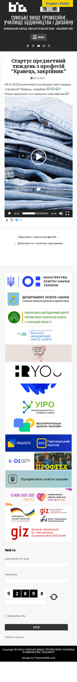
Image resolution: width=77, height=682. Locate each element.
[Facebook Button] (27, 46)
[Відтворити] (10, 213)
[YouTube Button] (38, 46)
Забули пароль (14, 637)
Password (11, 574)
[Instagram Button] (33, 46)
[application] (39, 157)
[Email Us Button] (43, 46)
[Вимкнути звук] (61, 213)
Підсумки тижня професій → (38, 236)
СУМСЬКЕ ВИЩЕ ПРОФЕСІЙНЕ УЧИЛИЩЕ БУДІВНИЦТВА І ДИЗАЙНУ (38, 20)
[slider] (35, 213)
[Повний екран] (67, 213)
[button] (38, 157)
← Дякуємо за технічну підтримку (38, 243)
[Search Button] (49, 46)
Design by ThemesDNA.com (38, 657)
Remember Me (16, 615)
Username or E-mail (17, 558)
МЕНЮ (41, 37)
